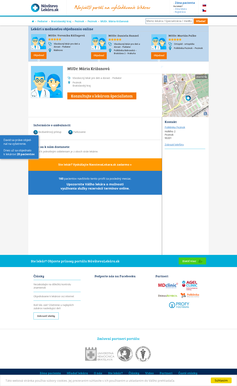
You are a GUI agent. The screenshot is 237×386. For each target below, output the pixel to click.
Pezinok (79, 21)
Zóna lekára (181, 8)
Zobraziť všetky (46, 316)
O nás (98, 373)
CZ (204, 10)
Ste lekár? (115, 373)
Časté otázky (187, 373)
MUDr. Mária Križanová (114, 21)
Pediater (42, 21)
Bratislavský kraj (61, 21)
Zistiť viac (189, 261)
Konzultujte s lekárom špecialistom (102, 95)
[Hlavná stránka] (33, 21)
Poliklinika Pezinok (175, 127)
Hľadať (200, 21)
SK (204, 5)
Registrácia (180, 11)
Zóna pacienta (50, 373)
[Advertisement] (185, 201)
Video (149, 373)
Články (134, 373)
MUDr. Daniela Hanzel (123, 35)
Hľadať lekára (77, 373)
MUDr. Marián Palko (182, 35)
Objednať (38, 55)
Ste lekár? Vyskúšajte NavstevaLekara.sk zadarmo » (95, 164)
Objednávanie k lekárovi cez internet (53, 296)
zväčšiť (200, 76)
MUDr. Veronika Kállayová (66, 35)
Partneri (166, 373)
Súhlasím (221, 380)
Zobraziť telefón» (174, 144)
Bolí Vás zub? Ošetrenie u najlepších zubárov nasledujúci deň (53, 306)
